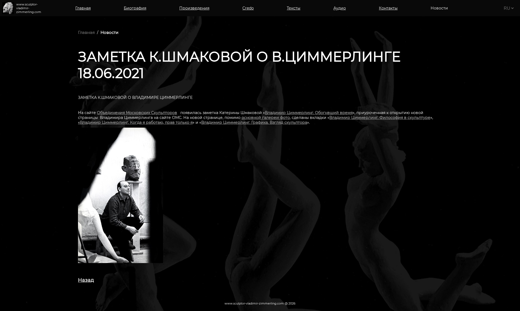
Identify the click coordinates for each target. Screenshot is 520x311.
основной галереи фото (266, 117)
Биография (135, 8)
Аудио (339, 8)
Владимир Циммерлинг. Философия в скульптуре (379, 117)
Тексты (293, 8)
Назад (86, 280)
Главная (83, 8)
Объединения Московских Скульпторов (137, 112)
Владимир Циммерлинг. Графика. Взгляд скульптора (254, 122)
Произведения (194, 8)
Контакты (388, 8)
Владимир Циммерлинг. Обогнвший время (309, 112)
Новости (109, 32)
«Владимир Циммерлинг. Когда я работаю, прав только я (135, 122)
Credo (248, 8)
